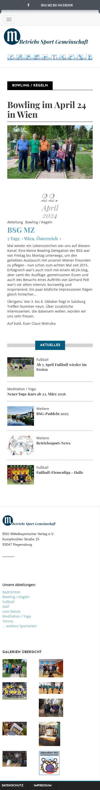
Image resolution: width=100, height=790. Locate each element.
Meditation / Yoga (16, 616)
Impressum (42, 785)
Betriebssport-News (53, 443)
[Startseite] (46, 36)
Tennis (7, 621)
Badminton (11, 592)
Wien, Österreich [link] (41, 238)
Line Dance (11, 611)
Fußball (8, 601)
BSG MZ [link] (21, 230)
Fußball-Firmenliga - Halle (59, 472)
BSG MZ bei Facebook (57, 5)
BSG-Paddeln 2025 (52, 413)
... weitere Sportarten (19, 626)
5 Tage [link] (13, 238)
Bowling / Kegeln (16, 597)
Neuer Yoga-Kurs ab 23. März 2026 (36, 393)
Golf (5, 606)
